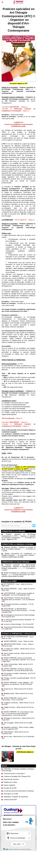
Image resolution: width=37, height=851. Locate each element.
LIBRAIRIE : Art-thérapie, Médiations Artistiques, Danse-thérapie (18, 769)
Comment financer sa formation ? (14, 773)
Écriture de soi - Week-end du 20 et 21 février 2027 (17, 689)
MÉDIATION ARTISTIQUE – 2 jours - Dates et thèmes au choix (18, 645)
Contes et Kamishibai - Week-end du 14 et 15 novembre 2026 (17, 665)
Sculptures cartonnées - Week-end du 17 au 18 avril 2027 (18, 703)
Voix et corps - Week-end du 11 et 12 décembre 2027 (18, 737)
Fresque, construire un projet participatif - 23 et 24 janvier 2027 (18, 679)
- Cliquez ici (24, 107)
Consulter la (10, 107)
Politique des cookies (10, 782)
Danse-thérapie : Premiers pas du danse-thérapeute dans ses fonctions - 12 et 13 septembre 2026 (18, 599)
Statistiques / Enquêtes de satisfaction (15, 797)
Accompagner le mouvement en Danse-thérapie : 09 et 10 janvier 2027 (18, 616)
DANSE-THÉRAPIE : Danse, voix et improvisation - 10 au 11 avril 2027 (14, 699)
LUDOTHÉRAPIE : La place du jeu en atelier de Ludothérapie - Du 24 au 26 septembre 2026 (18, 594)
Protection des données (11, 779)
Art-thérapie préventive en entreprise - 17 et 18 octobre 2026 (17, 605)
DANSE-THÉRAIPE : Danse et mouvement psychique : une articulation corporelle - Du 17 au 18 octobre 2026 (18, 659)
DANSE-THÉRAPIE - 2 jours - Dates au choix (18, 641)
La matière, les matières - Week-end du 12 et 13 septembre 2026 (18, 649)
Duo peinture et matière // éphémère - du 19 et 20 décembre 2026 (18, 674)
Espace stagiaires (9, 785)
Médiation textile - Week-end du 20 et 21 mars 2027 (17, 694)
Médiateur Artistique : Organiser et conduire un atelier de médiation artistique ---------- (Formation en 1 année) (18, 548)
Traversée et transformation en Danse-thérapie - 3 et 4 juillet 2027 (18, 628)
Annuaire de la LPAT (10, 788)
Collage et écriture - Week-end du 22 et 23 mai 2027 (17, 708)
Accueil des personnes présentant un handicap (18, 791)
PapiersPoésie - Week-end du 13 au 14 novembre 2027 (15, 732)
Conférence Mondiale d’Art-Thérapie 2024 (16, 776)
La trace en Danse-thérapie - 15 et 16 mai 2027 (18, 624)
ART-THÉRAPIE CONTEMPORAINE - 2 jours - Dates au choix (18, 637)
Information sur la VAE (10, 794)
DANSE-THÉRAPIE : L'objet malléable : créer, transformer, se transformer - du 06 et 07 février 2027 (17, 684)
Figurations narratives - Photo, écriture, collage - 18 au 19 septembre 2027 (18, 728)
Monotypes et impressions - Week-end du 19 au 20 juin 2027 (18, 719)
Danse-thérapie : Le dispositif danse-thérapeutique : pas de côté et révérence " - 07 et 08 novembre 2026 (18, 610)
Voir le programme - (21, 220)
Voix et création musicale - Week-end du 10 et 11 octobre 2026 (18, 654)
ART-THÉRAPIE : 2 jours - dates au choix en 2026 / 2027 (17, 585)
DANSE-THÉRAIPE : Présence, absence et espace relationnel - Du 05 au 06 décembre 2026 (17, 669)
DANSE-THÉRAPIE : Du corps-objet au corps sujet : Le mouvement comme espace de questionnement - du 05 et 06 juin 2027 (17, 713)
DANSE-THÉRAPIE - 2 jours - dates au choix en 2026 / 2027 (18, 589)
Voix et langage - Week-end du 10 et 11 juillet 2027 (17, 723)
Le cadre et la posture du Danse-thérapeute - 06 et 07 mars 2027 (18, 620)
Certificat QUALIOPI (10, 799)
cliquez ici (31, 220)
